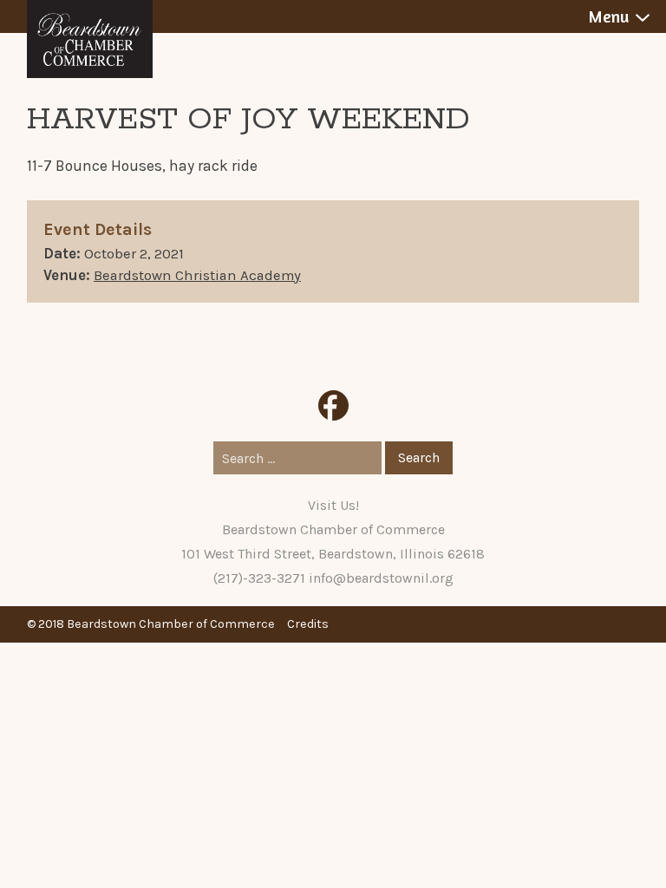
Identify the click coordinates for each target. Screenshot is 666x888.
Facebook (333, 405)
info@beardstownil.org (381, 578)
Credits (308, 624)
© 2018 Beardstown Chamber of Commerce (151, 624)
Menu (608, 16)
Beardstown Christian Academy (197, 275)
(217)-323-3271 (259, 578)
